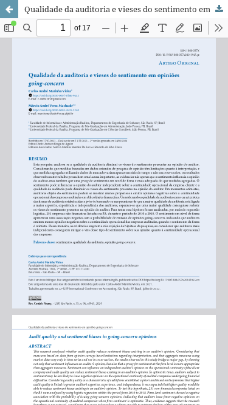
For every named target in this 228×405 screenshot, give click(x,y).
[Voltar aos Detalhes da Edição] (9, 9)
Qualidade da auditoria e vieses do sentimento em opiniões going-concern (126, 9)
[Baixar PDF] (219, 9)
